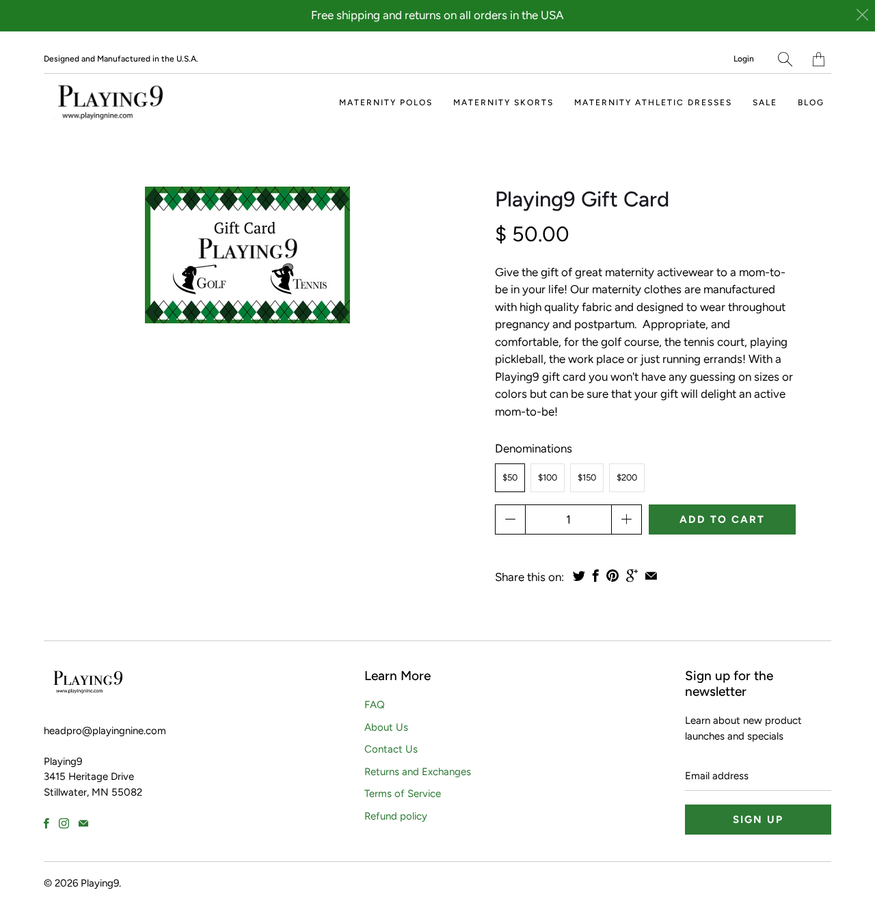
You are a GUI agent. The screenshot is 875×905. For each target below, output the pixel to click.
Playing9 (100, 883)
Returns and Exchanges (417, 772)
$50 (509, 477)
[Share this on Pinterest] (612, 575)
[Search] (785, 59)
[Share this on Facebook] (596, 575)
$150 (587, 477)
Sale (765, 102)
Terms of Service (402, 793)
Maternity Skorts (503, 102)
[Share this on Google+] (632, 575)
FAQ (374, 705)
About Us (386, 727)
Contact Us (391, 749)
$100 (547, 477)
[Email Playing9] (83, 823)
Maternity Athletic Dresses (653, 102)
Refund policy (395, 816)
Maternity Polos (386, 102)
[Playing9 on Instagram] (64, 823)
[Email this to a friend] (651, 575)
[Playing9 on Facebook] (46, 823)
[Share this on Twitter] (579, 575)
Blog (811, 102)
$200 (627, 477)
